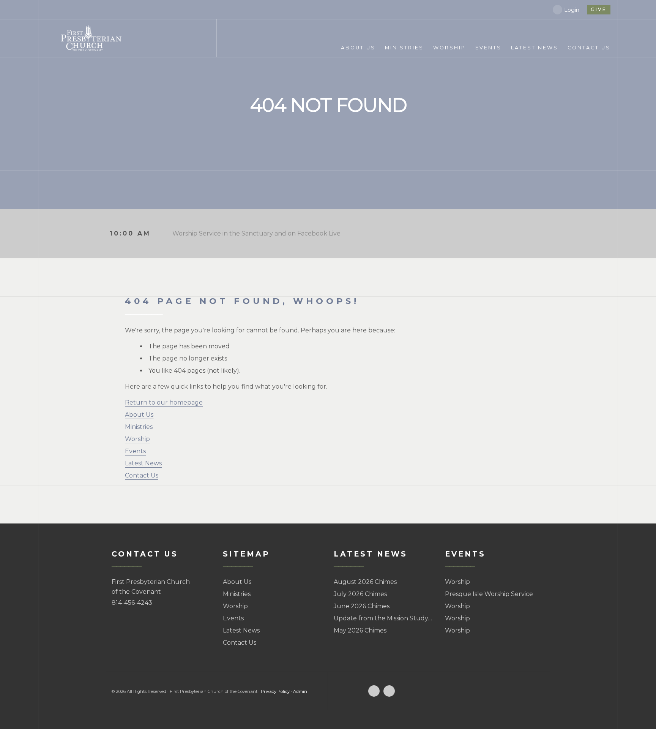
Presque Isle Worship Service (489, 594)
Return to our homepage (164, 402)
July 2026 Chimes (360, 594)
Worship (137, 439)
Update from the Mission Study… (383, 618)
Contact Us (141, 475)
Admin (300, 691)
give (599, 9)
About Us (139, 414)
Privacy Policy (275, 691)
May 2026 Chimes (360, 630)
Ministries (139, 426)
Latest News (143, 463)
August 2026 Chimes (365, 581)
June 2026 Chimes (362, 606)
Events (135, 451)
